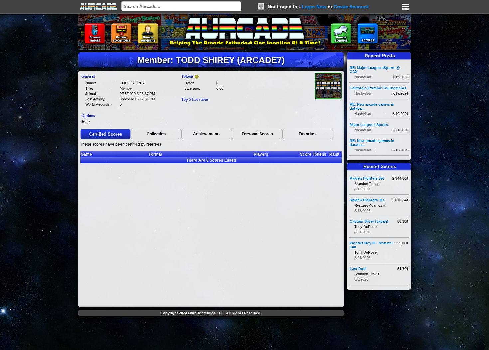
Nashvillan (362, 77)
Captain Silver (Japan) (369, 221)
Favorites (308, 134)
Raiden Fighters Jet (367, 178)
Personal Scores (257, 134)
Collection (156, 134)
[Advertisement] (211, 334)
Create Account (351, 6)
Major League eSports (369, 125)
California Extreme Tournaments (378, 88)
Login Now (314, 6)
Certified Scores (105, 134)
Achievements (207, 134)
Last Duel (358, 269)
